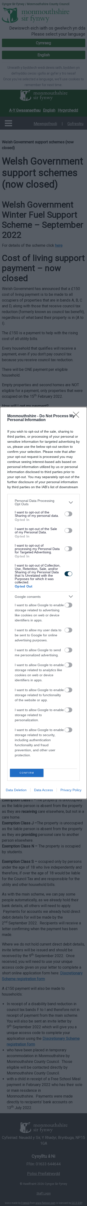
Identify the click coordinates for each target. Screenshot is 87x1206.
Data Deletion (16, 790)
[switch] (68, 513)
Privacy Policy (70, 790)
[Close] (77, 416)
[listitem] (43, 502)
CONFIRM (27, 772)
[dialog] (43, 603)
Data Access (43, 790)
